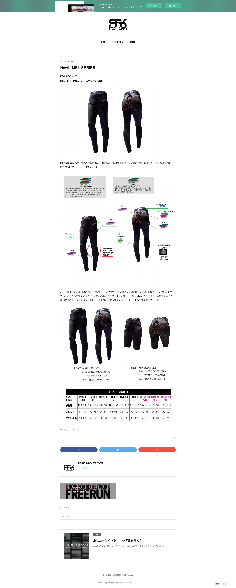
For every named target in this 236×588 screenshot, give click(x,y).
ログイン (173, 5)
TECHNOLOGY (117, 42)
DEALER (132, 42)
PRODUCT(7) (74, 429)
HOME (103, 42)
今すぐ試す (154, 5)
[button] (103, 42)
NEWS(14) (64, 429)
